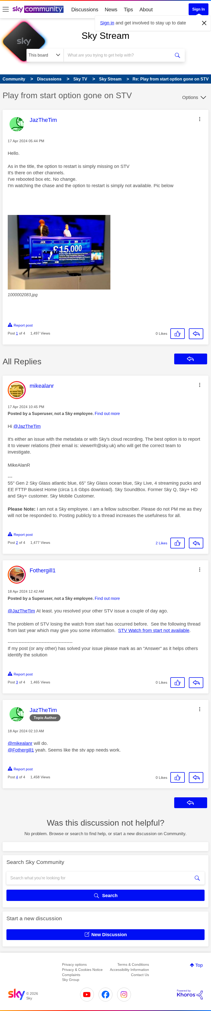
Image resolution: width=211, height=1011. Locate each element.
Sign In (198, 9)
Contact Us (140, 975)
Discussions (84, 9)
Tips (128, 9)
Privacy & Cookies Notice (82, 970)
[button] (199, 119)
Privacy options (74, 964)
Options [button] (190, 97)
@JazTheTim (27, 426)
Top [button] (199, 965)
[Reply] (196, 333)
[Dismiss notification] (204, 23)
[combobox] (118, 55)
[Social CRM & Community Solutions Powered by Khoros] (190, 994)
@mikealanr (20, 743)
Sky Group (70, 980)
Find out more (107, 413)
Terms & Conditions (133, 964)
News (111, 9)
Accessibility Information (129, 970)
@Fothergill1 (21, 750)
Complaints (71, 975)
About (146, 9)
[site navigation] (6, 9)
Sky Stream (105, 35)
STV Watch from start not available (153, 630)
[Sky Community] (38, 9)
